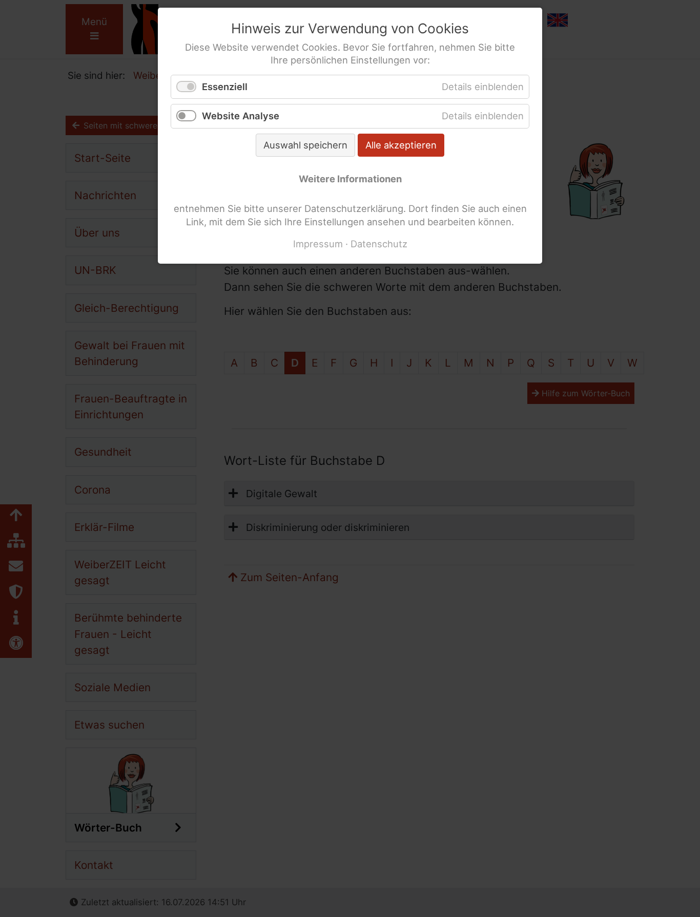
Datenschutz (379, 243)
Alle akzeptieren (401, 145)
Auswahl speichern (305, 145)
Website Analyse (240, 115)
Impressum (318, 243)
